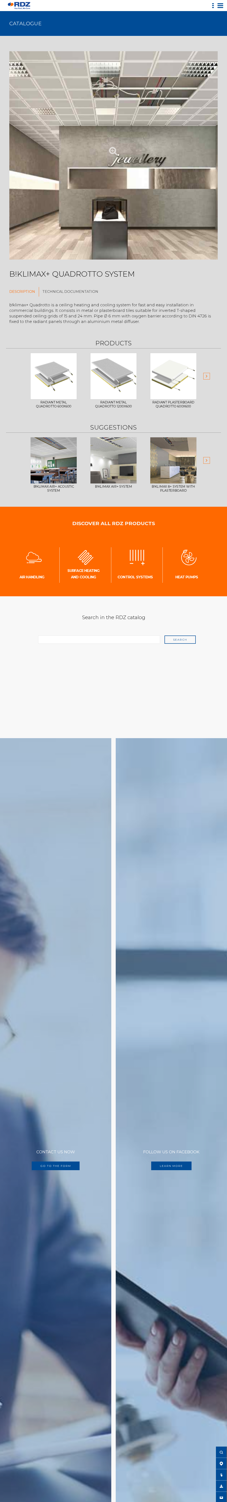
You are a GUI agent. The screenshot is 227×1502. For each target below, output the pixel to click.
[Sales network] (221, 1463)
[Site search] (221, 1452)
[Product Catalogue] (221, 1475)
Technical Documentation (70, 291)
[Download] (221, 1486)
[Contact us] (221, 1497)
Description (22, 291)
